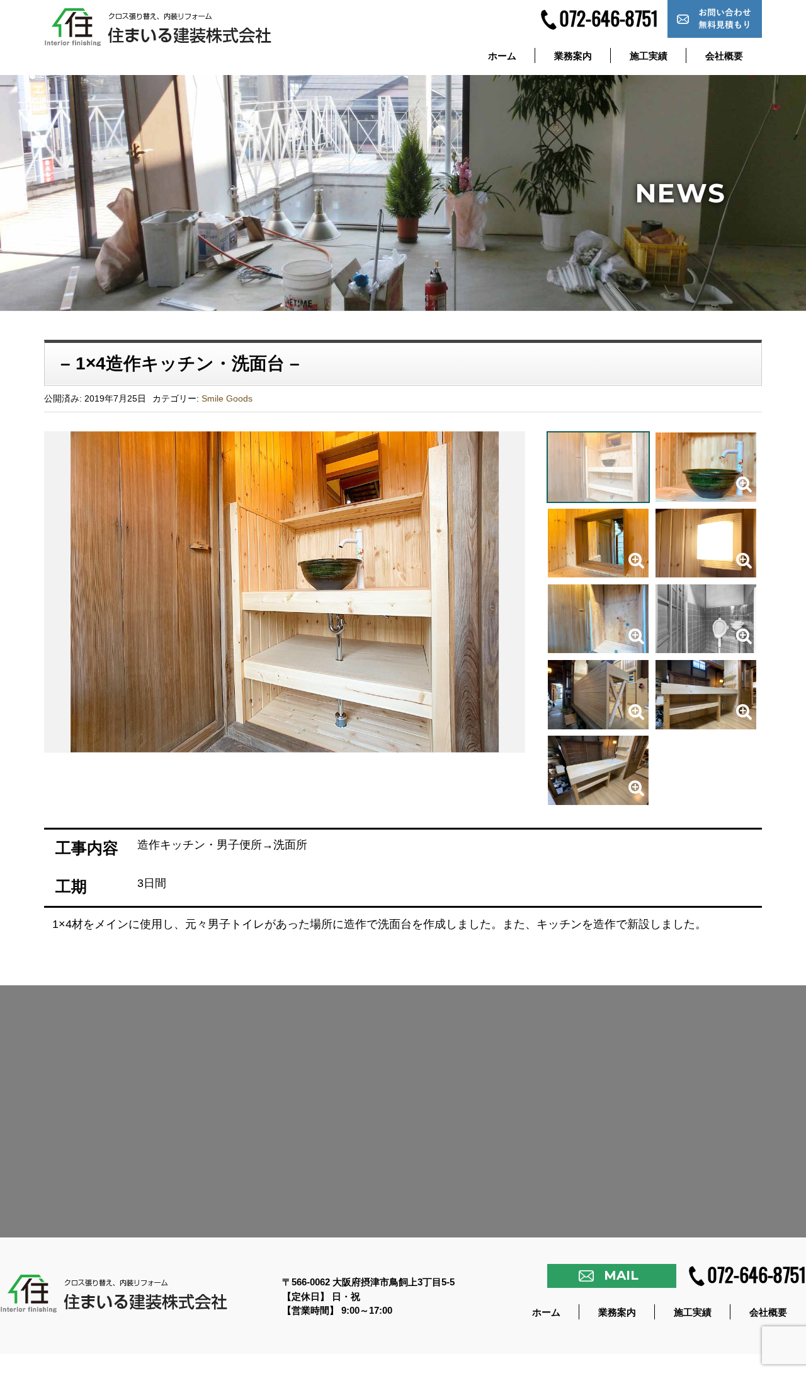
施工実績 (648, 55)
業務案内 (573, 55)
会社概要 (724, 55)
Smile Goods (227, 398)
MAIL (621, 1275)
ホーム (502, 55)
